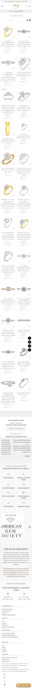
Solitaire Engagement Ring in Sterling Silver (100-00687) (24, 137)
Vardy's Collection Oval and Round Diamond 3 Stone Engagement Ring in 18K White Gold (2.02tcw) (8, 270)
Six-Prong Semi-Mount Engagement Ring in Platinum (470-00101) (24, 364)
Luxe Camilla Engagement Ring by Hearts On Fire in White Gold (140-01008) (24, 269)
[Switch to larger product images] (27, 20)
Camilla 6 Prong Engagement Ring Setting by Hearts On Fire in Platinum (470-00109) (8, 334)
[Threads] (29, 349)
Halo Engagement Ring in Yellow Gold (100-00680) (8, 170)
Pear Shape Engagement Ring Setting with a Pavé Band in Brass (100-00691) (24, 109)
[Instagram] (29, 342)
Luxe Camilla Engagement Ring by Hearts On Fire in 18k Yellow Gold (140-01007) (8, 302)
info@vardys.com (8, 597)
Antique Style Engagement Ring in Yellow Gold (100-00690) (8, 141)
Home (10, 11)
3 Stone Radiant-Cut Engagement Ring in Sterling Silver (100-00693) (24, 75)
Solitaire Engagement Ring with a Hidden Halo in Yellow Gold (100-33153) (8, 44)
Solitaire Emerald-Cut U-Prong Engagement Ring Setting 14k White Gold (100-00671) (8, 236)
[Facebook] (29, 338)
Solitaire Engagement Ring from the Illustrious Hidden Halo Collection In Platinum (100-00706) (8, 76)
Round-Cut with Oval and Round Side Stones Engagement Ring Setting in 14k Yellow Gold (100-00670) (24, 237)
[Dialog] (8, 474)
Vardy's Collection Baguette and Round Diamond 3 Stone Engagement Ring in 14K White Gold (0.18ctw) (8, 110)
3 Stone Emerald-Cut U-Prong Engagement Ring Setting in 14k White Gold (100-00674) (23, 172)
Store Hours (15, 667)
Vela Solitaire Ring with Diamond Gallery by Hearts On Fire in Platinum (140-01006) (23, 302)
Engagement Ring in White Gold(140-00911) (24, 394)
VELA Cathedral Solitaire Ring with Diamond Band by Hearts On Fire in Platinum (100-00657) (8, 365)
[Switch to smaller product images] (30, 20)
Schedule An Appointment (22, 1)
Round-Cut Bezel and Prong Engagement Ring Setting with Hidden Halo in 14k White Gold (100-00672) (23, 204)
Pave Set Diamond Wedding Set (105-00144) (24, 332)
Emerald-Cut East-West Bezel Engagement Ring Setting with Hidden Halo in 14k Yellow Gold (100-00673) (8, 204)
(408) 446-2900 (11, 1)
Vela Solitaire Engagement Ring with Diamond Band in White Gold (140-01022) (24, 44)
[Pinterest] (29, 346)
